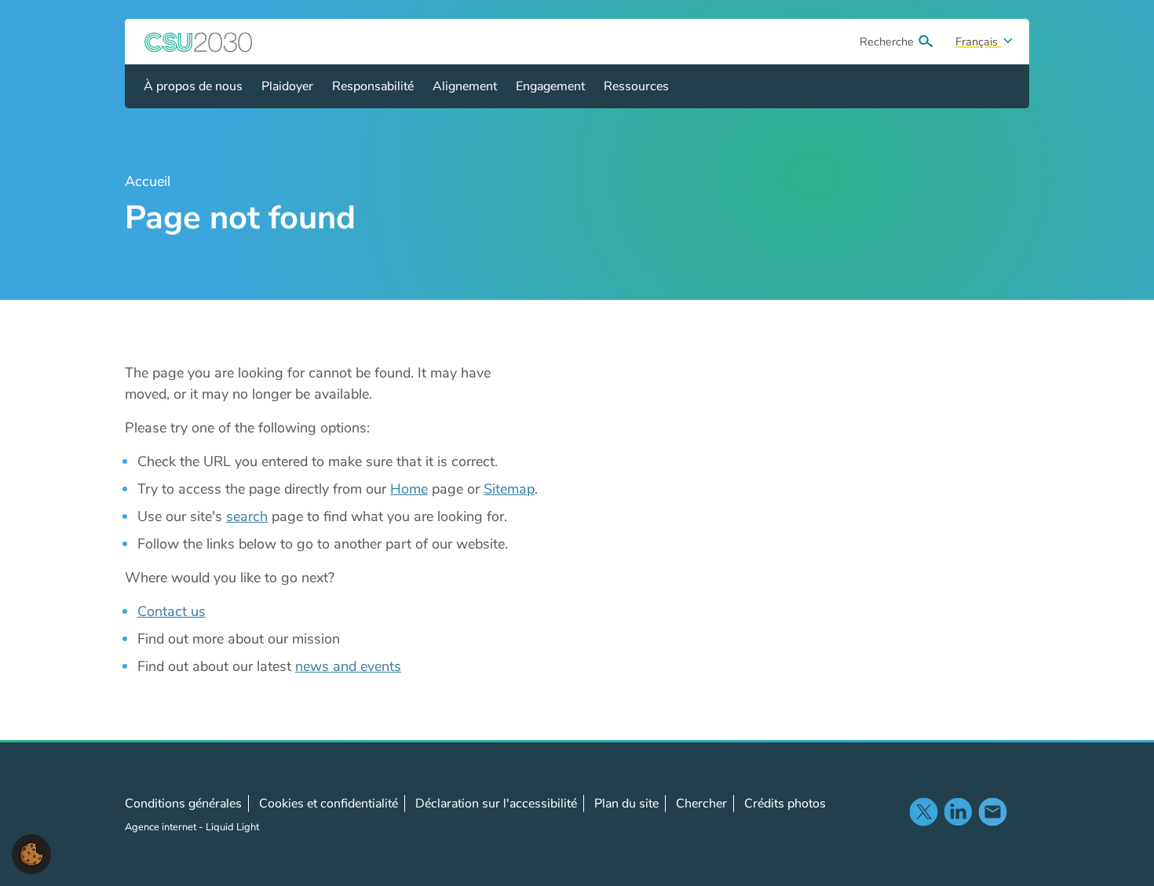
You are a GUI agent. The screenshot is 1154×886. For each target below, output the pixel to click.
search (247, 516)
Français (978, 41)
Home (409, 488)
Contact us (171, 611)
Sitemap (509, 488)
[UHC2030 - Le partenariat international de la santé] (199, 41)
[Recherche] (925, 41)
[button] (31, 853)
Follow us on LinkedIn (958, 811)
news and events (348, 666)
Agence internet (162, 827)
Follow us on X (923, 811)
